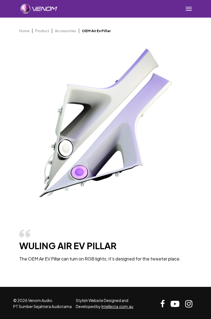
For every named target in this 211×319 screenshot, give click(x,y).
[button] (189, 9)
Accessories (65, 31)
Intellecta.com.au (117, 306)
